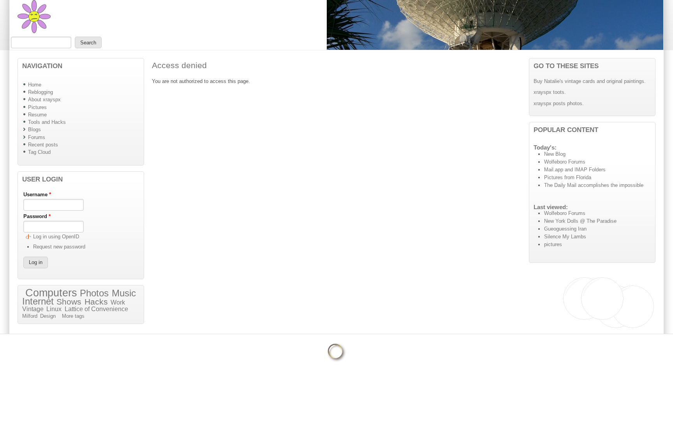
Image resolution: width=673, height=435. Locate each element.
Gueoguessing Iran (565, 229)
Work (118, 302)
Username (37, 194)
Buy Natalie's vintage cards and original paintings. (590, 81)
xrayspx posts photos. (559, 103)
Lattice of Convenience (96, 309)
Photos (94, 293)
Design (48, 316)
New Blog (555, 154)
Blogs (34, 129)
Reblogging (40, 92)
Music (124, 293)
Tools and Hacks (47, 122)
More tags (73, 316)
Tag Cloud (39, 152)
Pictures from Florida (567, 177)
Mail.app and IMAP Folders (575, 170)
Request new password (59, 247)
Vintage (33, 309)
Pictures (37, 107)
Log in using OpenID (56, 237)
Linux (54, 309)
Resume (37, 115)
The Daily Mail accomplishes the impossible (593, 185)
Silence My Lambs (565, 237)
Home (34, 85)
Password (37, 216)
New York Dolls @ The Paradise (580, 221)
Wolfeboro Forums (564, 162)
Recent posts (43, 145)
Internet (38, 301)
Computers (51, 293)
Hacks (96, 301)
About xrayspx (44, 99)
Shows (68, 301)
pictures (553, 244)
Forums (36, 137)
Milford (29, 316)
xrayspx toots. (550, 92)
